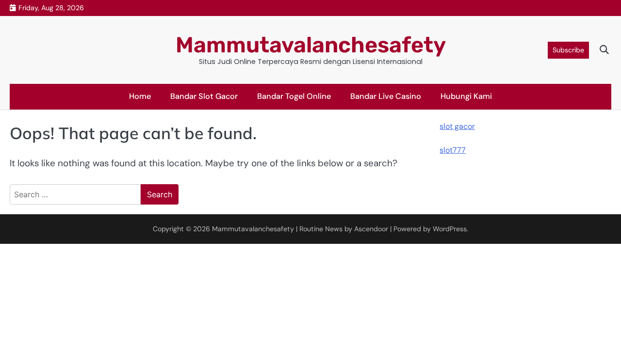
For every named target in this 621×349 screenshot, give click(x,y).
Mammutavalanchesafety (311, 45)
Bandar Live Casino (385, 96)
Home (140, 96)
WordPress (450, 228)
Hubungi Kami (466, 96)
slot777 (453, 150)
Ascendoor (371, 228)
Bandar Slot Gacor (204, 96)
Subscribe (568, 50)
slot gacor (457, 126)
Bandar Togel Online (294, 96)
